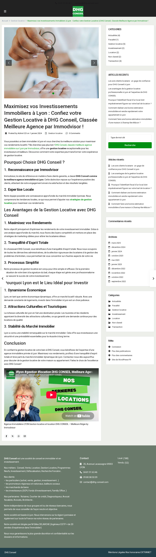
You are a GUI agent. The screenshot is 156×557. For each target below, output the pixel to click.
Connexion (116, 347)
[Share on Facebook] (6, 436)
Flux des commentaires (122, 355)
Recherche (130, 145)
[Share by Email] (24, 436)
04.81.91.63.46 (64, 3)
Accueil (5, 21)
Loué (120, 458)
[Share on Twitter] (12, 436)
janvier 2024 (117, 251)
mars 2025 (116, 243)
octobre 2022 (117, 277)
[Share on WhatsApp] (18, 436)
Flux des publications (121, 351)
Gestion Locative (60, 209)
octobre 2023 (117, 256)
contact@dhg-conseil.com (87, 3)
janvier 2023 (117, 264)
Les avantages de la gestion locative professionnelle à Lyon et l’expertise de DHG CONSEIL (127, 92)
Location (112, 52)
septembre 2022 (119, 281)
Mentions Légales (116, 552)
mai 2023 (115, 260)
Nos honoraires (133, 552)
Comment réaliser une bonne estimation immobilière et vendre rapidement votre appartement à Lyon (125, 111)
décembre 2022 (118, 268)
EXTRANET (146, 552)
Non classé (113, 57)
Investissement (115, 48)
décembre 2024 (118, 247)
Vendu (121, 462)
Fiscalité (112, 40)
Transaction (113, 61)
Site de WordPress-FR (121, 359)
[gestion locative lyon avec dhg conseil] (51, 62)
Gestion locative (18, 21)
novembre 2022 (118, 273)
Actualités (112, 35)
